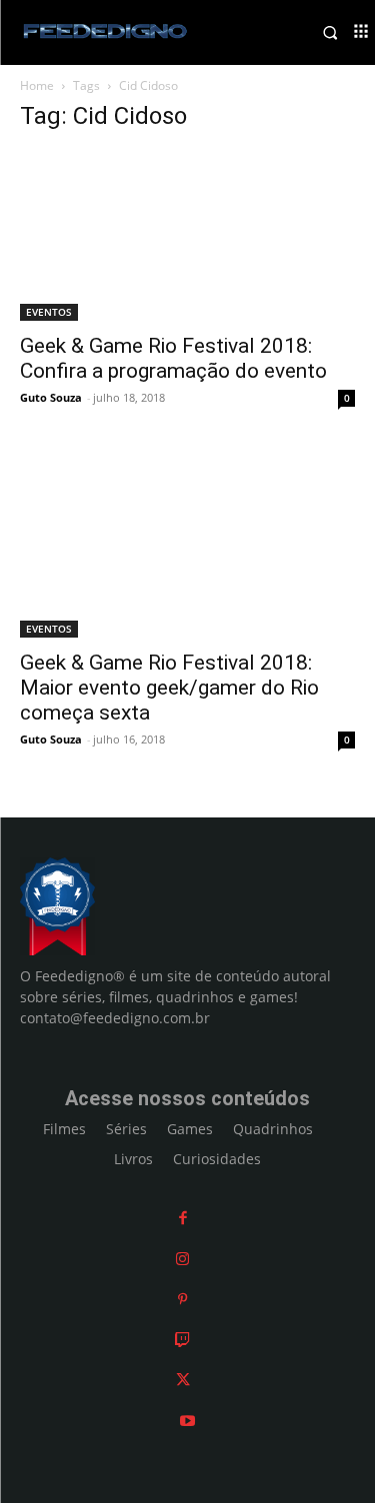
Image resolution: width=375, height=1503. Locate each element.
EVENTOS (49, 312)
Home (37, 85)
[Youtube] (187, 1420)
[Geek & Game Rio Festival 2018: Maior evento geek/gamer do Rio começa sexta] (187, 543)
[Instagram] (182, 1258)
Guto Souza (51, 397)
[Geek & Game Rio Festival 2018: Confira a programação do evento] (187, 236)
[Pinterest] (182, 1298)
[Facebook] (183, 1217)
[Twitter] (183, 1379)
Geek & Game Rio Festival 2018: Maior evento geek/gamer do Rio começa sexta (169, 688)
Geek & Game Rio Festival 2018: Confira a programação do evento (173, 358)
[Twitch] (182, 1339)
